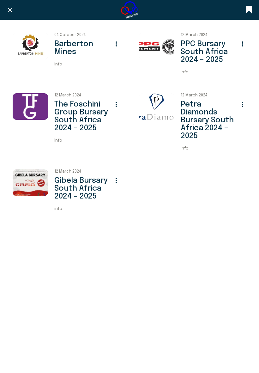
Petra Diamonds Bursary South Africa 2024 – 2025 (207, 120)
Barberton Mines (73, 48)
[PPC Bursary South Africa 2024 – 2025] (156, 46)
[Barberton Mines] (30, 46)
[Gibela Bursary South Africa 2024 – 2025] (30, 182)
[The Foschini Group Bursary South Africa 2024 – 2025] (30, 106)
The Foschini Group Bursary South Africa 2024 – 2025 (81, 116)
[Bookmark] (248, 10)
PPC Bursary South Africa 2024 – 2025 (204, 52)
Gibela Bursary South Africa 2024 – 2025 (81, 188)
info (58, 64)
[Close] (10, 10)
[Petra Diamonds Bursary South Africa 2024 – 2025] (156, 106)
